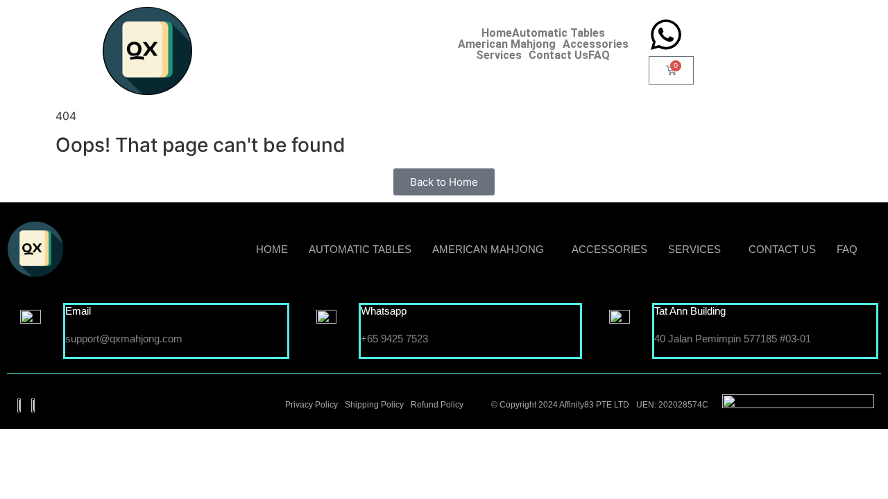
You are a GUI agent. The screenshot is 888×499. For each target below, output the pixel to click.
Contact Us (558, 55)
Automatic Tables (558, 33)
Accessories (596, 44)
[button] (510, 44)
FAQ (599, 55)
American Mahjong (507, 44)
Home (496, 33)
